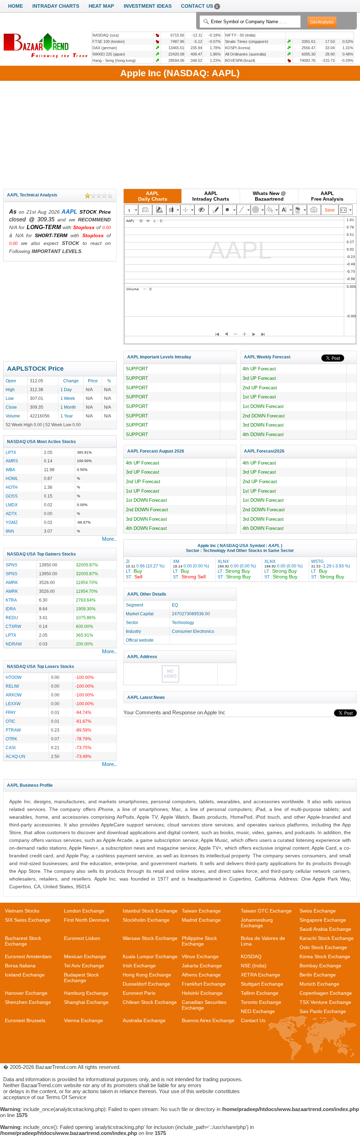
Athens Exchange (201, 975)
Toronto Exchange (261, 1002)
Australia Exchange (144, 1020)
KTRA (11, 600)
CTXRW (13, 626)
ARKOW (13, 695)
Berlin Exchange (318, 975)
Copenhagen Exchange (326, 993)
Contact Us (253, 1020)
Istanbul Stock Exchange (150, 911)
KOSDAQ (251, 956)
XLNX (237, 569)
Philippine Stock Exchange (199, 941)
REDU (12, 617)
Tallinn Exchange (259, 993)
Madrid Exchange (201, 920)
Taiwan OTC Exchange (266, 911)
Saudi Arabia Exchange (325, 929)
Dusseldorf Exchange (146, 984)
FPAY (11, 712)
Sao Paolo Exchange (323, 1011)
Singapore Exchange (323, 920)
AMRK (12, 582)
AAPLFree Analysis (327, 196)
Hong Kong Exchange (147, 975)
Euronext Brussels (25, 1020)
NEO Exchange (258, 1011)
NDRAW (14, 644)
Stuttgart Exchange (262, 984)
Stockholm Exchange (146, 920)
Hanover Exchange (26, 993)
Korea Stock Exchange (325, 956)
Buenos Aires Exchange (208, 1020)
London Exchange (84, 911)
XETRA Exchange (260, 975)
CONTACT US (199, 6)
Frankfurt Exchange (204, 984)
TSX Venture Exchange (325, 1002)
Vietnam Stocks (22, 911)
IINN (10, 531)
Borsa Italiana (20, 965)
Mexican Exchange (85, 956)
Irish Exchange (139, 965)
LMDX (12, 504)
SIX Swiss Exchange (27, 920)
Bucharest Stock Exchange (23, 941)
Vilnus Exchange (200, 956)
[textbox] (250, 21)
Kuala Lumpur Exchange (150, 956)
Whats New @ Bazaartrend (269, 196)
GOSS (12, 496)
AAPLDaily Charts (152, 196)
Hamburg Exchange (86, 993)
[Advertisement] (179, 133)
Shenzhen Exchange (28, 1002)
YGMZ (12, 522)
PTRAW (13, 730)
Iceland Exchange (25, 975)
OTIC (10, 721)
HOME (15, 6)
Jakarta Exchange (202, 965)
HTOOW (13, 677)
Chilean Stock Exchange (150, 1002)
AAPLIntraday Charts (210, 196)
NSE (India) (253, 965)
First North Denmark (86, 920)
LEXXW (13, 703)
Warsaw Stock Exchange (150, 938)
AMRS (12, 461)
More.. (109, 539)
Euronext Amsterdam (28, 956)
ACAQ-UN (15, 756)
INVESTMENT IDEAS (148, 6)
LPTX (11, 452)
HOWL (12, 478)
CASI (10, 747)
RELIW (12, 686)
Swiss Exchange (318, 911)
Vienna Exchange (83, 1020)
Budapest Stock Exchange (81, 977)
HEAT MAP (101, 6)
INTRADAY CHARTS (55, 6)
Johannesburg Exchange (257, 922)
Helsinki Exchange (202, 993)
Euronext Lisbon (82, 938)
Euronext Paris (139, 993)
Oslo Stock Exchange (323, 947)
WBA (10, 469)
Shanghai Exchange (86, 1002)
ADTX (11, 513)
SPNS (11, 565)
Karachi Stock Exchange (327, 938)
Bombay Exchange (320, 965)
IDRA (11, 608)
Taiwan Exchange (201, 911)
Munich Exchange (319, 984)
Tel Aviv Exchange (84, 965)
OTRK (11, 738)
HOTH (12, 487)
